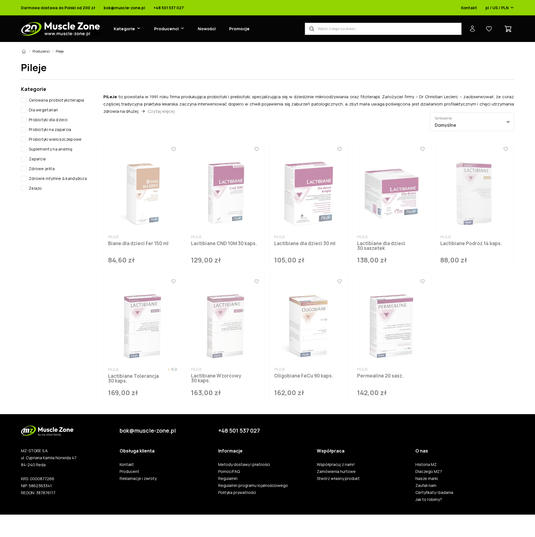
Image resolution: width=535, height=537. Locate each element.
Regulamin (228, 478)
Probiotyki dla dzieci (48, 119)
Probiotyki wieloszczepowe (55, 139)
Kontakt (469, 8)
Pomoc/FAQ (229, 471)
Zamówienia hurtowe (336, 471)
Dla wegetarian (43, 109)
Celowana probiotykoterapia (56, 100)
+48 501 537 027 (168, 8)
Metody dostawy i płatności (244, 464)
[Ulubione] (173, 149)
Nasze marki (426, 478)
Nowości (207, 29)
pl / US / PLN (497, 8)
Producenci (166, 29)
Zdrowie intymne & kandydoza (58, 178)
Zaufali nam (425, 485)
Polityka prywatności (237, 492)
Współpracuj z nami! (336, 464)
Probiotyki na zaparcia (50, 129)
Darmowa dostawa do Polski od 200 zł (58, 8)
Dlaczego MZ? (428, 471)
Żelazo (35, 188)
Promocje (239, 29)
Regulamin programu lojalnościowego (253, 485)
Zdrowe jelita (42, 168)
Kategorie (124, 29)
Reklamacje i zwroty (138, 478)
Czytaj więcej (161, 111)
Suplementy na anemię (50, 149)
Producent (129, 471)
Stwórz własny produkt (338, 478)
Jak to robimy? (428, 499)
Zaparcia (37, 158)
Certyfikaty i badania (434, 492)
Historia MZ (426, 464)
